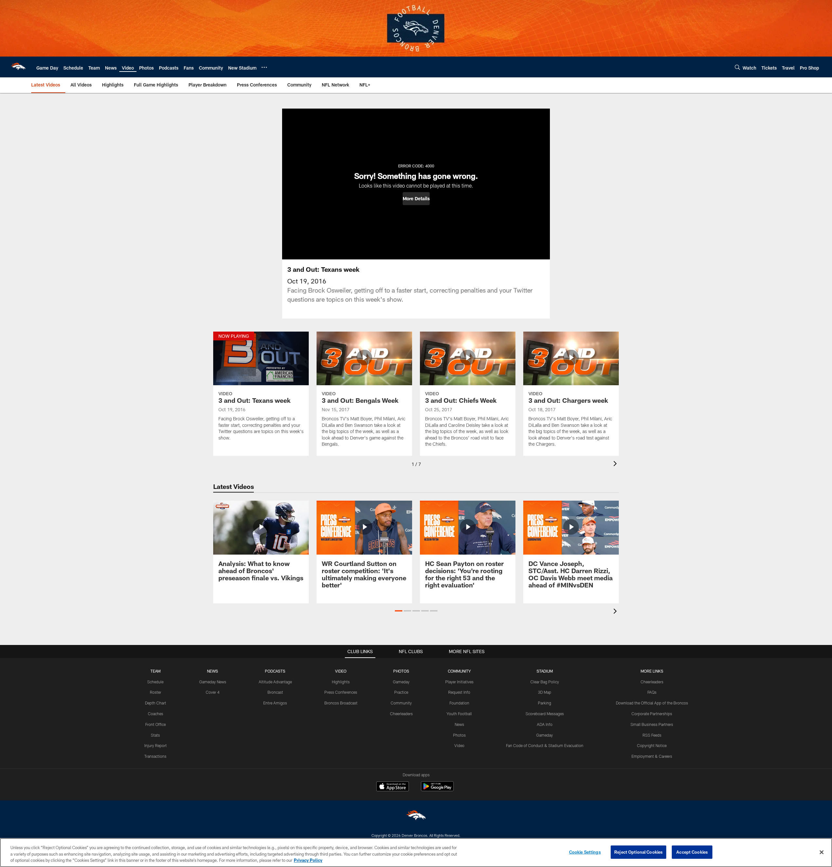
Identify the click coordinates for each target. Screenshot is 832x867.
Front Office (155, 724)
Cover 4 (212, 692)
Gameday (401, 681)
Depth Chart (155, 703)
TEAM (155, 671)
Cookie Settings (585, 851)
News (459, 724)
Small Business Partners (651, 724)
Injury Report (155, 745)
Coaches (155, 713)
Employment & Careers (651, 756)
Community (401, 703)
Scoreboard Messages (545, 713)
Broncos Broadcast (341, 703)
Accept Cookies (692, 851)
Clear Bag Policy (544, 681)
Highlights (341, 681)
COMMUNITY (459, 671)
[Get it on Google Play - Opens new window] (437, 789)
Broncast (275, 692)
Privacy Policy (308, 860)
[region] (416, 852)
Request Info (459, 692)
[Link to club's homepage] (18, 67)
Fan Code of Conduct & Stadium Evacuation (544, 745)
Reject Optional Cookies (638, 851)
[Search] (737, 67)
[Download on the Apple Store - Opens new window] (392, 787)
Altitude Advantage (275, 681)
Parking (544, 703)
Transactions (155, 756)
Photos (459, 735)
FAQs (651, 692)
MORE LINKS (652, 671)
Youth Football (459, 713)
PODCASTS (275, 671)
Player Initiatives (459, 681)
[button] (416, 198)
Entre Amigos (275, 703)
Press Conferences (340, 692)
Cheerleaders (401, 713)
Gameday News (212, 681)
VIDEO (340, 671)
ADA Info (544, 724)
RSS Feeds (652, 735)
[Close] (821, 852)
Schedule (155, 681)
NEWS (212, 671)
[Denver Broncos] (416, 817)
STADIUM (545, 671)
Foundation (459, 703)
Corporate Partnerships (651, 713)
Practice (401, 692)
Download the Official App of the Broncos (652, 703)
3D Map (544, 692)
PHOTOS (401, 671)
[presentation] (616, 464)
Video (459, 745)
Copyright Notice (652, 745)
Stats (155, 735)
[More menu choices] (264, 67)
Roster (155, 692)
